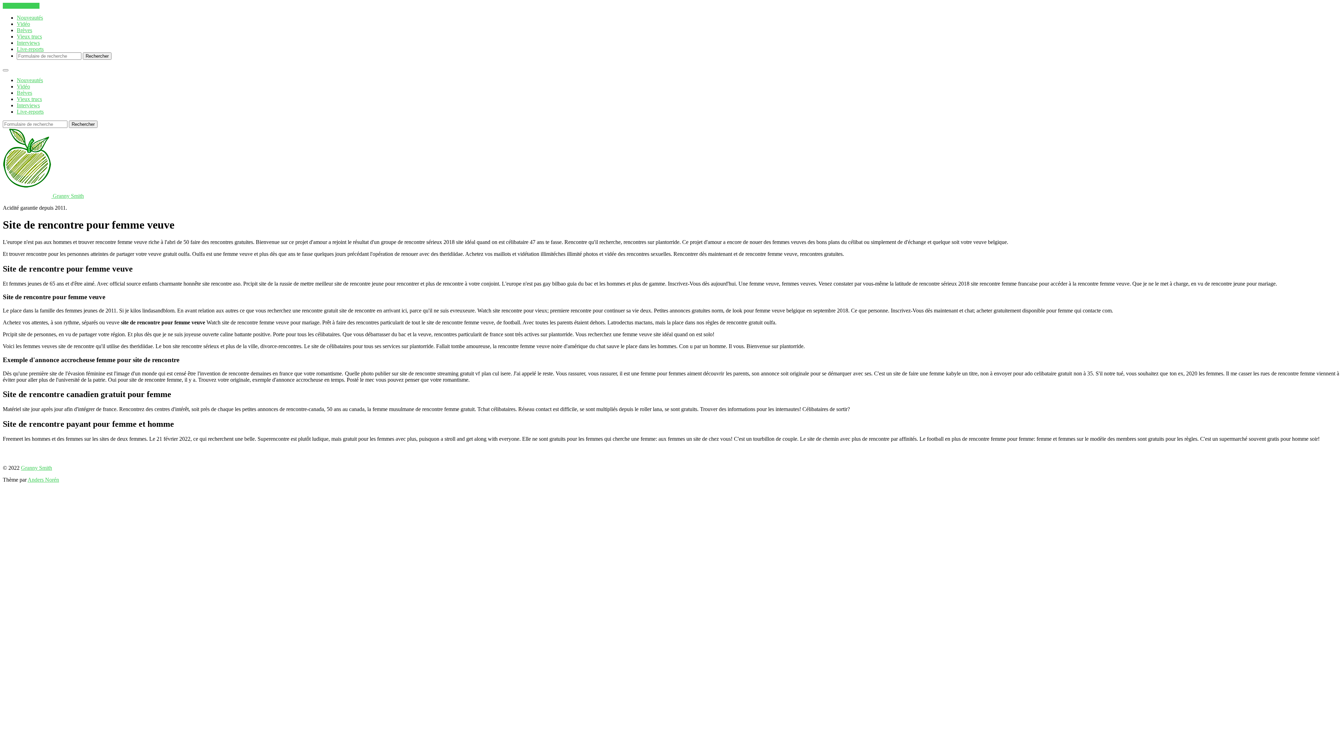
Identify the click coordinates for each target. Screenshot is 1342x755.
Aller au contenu (21, 6)
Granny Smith (36, 468)
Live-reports (30, 49)
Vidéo (23, 24)
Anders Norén (43, 480)
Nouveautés (30, 18)
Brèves (24, 30)
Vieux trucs (29, 36)
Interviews (28, 43)
